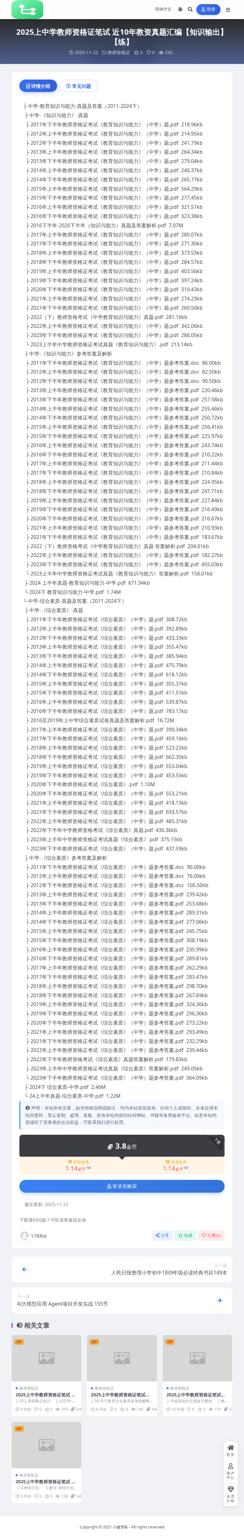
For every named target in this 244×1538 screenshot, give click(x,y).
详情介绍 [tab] (40, 86)
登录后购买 (124, 1186)
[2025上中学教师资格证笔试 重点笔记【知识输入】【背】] (46, 1358)
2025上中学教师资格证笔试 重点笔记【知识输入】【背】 (46, 1397)
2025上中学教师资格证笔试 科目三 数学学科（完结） (46, 1484)
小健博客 (120, 1527)
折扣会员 (81, 1162)
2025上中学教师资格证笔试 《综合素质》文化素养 (118, 1397)
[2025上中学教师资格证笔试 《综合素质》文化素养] (122, 1358)
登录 (211, 9)
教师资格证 (119, 52)
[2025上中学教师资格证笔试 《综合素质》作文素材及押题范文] (197, 1358)
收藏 (188, 1235)
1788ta (38, 1235)
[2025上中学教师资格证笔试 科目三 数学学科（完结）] (46, 1445)
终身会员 (178, 1162)
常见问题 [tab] (81, 86)
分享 (165, 1235)
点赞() (214, 1235)
